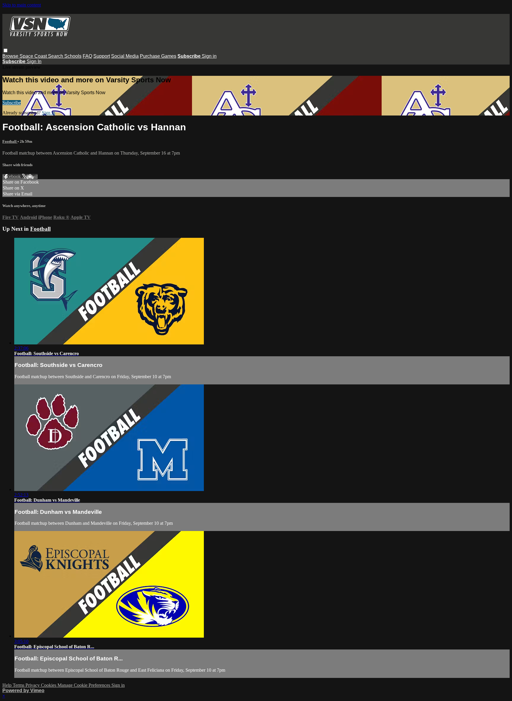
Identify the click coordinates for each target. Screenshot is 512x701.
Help (7, 685)
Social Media (125, 56)
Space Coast (34, 56)
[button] (5, 50)
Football (9, 141)
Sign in (209, 56)
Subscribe (11, 102)
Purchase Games (158, 56)
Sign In (34, 61)
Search (56, 56)
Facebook (12, 176)
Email (32, 176)
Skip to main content (21, 4)
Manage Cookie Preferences (84, 685)
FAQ (87, 56)
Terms (19, 685)
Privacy (33, 685)
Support (101, 56)
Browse (11, 56)
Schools (72, 56)
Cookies (49, 685)
